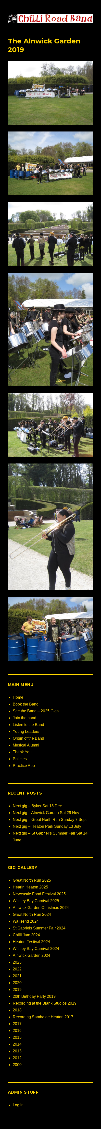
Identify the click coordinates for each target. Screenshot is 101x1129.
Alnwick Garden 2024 (31, 955)
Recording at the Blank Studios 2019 (44, 1003)
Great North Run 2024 (32, 914)
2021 (17, 976)
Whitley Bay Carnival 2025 (36, 901)
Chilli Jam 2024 (26, 935)
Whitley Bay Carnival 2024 (36, 949)
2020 (17, 983)
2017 (17, 1024)
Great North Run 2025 (32, 880)
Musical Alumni (26, 745)
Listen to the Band (28, 725)
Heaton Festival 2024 (31, 942)
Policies (20, 759)
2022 (17, 969)
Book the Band (25, 704)
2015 (17, 1037)
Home (18, 697)
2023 (17, 962)
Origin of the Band (28, 738)
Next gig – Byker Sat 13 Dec (37, 806)
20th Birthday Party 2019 (34, 996)
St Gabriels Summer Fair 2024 (39, 928)
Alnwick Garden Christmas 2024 (41, 908)
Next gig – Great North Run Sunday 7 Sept (50, 819)
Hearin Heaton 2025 (30, 887)
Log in (18, 1105)
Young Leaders (26, 731)
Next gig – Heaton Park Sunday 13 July (47, 826)
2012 (17, 1058)
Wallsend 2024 (26, 921)
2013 (17, 1051)
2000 (17, 1065)
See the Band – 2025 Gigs (36, 711)
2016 (17, 1030)
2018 (17, 1010)
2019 (17, 990)
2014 (17, 1044)
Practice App (24, 766)
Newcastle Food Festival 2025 (39, 894)
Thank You (22, 752)
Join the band (24, 718)
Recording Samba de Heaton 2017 (43, 1017)
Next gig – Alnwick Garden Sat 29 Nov (46, 813)
